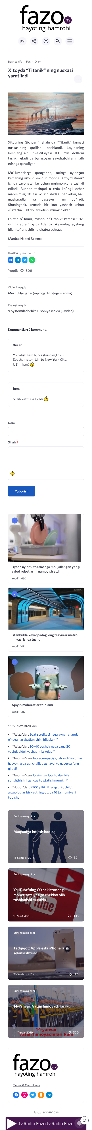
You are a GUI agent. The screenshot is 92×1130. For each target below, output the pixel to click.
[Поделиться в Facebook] (10, 260)
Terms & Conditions (26, 1085)
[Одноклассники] (41, 1095)
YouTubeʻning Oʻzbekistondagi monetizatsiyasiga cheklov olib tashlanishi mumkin (39, 894)
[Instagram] (24, 1095)
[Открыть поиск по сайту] (58, 41)
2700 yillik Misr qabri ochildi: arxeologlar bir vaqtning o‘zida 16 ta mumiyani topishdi (42, 792)
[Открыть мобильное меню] (69, 41)
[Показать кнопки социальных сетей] (34, 41)
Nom (11, 423)
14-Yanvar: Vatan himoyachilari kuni (43, 1006)
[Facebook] (16, 1095)
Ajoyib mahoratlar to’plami (32, 705)
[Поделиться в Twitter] (24, 260)
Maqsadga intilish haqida (34, 831)
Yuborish (22, 491)
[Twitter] (32, 1095)
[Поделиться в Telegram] (18, 260)
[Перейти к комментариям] (84, 1120)
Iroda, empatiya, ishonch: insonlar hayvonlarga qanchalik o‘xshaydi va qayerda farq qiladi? (45, 763)
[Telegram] (49, 1095)
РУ (22, 41)
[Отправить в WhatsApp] (32, 260)
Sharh (13, 442)
